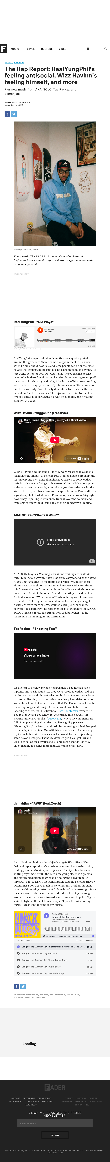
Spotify (78, 1104)
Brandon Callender (18, 102)
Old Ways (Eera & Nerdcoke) (32, 349)
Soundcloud (96, 1101)
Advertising (29, 1097)
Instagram (66, 1101)
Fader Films (31, 1104)
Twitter (69, 1097)
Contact (15, 1097)
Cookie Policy (32, 1101)
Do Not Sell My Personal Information (76, 1152)
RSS (87, 1104)
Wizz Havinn (38, 997)
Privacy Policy (16, 1101)
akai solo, (19, 994)
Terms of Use (44, 1097)
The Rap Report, (22, 997)
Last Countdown (68, 711)
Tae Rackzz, (73, 994)
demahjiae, (32, 994)
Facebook (81, 1097)
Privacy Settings (65, 1151)
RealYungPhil (18, 349)
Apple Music (80, 1101)
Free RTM (54, 718)
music (8, 62)
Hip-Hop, (44, 994)
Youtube (93, 1097)
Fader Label (47, 1101)
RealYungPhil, (58, 994)
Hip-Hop (19, 62)
